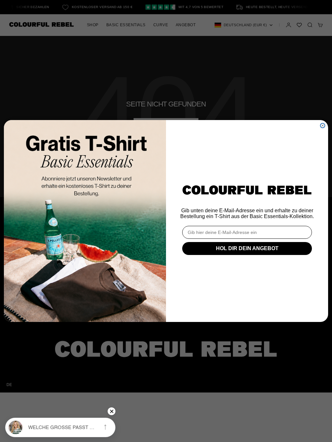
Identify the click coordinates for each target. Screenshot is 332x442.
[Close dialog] (322, 125)
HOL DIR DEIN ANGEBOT (247, 248)
